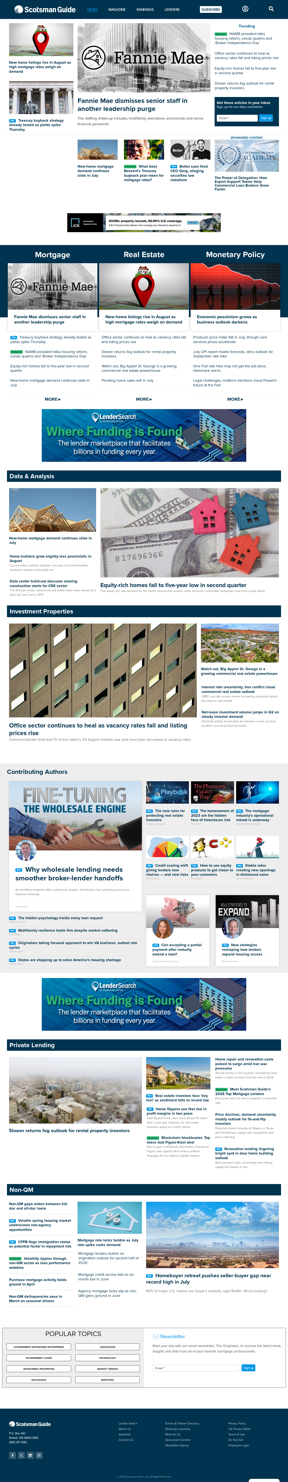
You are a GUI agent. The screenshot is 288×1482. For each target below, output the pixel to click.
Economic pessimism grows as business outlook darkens (227, 319)
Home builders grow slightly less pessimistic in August (50, 559)
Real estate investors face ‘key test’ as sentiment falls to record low (177, 1098)
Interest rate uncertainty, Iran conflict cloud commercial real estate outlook (238, 689)
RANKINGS (145, 9)
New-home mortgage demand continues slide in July (96, 171)
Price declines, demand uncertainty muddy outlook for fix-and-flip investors (245, 1119)
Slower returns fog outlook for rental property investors (244, 86)
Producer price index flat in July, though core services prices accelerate (230, 339)
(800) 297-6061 (18, 1442)
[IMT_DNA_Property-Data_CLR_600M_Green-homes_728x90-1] (144, 231)
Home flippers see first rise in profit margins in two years (176, 1111)
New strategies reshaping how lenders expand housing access (242, 949)
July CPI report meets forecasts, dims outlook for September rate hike (233, 354)
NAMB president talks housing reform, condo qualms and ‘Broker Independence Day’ (243, 38)
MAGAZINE (117, 9)
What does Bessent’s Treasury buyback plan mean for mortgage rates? (144, 173)
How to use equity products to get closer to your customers (212, 870)
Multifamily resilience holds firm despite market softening (67, 930)
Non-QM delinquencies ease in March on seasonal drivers (35, 1299)
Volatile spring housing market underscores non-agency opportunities (40, 1225)
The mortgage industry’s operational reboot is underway (254, 815)
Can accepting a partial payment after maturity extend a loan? (177, 949)
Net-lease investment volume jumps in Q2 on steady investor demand (240, 714)
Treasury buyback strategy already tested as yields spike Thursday (36, 125)
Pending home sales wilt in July (127, 380)
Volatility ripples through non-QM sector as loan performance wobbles (39, 1263)
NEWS (92, 9)
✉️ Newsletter (168, 1336)
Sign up (266, 118)
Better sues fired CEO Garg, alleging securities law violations (189, 173)
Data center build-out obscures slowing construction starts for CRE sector (43, 583)
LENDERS (172, 9)
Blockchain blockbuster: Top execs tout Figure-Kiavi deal (178, 1140)
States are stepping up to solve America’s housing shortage (69, 960)
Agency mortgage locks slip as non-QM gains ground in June (107, 1293)
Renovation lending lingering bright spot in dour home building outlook (244, 1153)
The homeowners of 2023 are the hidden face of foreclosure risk (212, 815)
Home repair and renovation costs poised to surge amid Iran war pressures (244, 1063)
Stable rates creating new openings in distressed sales (256, 870)
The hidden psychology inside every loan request (60, 918)
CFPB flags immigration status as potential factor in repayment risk (40, 1244)
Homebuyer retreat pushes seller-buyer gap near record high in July (208, 1279)
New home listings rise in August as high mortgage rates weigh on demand (40, 67)
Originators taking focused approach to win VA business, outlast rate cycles (73, 945)
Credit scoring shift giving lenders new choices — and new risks (167, 870)
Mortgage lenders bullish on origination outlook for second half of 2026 (108, 1258)
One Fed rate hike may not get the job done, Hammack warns (229, 368)
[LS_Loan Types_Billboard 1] (144, 460)
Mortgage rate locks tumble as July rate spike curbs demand (108, 1242)
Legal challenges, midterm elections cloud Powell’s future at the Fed (235, 383)
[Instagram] (39, 1455)
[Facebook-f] (12, 1455)
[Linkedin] (30, 1455)
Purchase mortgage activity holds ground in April (38, 1282)
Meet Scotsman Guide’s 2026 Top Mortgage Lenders (243, 1091)
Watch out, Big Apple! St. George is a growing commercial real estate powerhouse (139, 368)
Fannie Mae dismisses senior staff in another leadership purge (133, 105)
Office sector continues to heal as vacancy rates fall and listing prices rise (247, 56)
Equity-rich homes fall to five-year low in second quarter (245, 71)
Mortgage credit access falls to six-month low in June (106, 1277)
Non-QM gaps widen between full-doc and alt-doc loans (38, 1206)
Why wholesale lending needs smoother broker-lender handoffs (69, 873)
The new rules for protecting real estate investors (165, 815)
